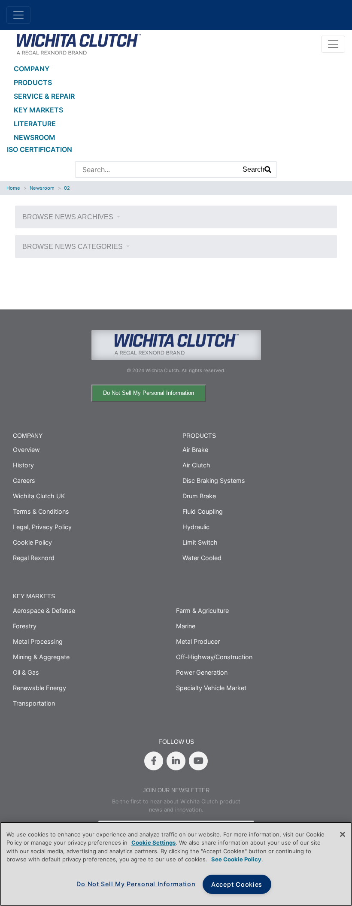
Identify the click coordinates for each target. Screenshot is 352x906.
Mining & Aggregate (41, 657)
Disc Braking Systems (213, 480)
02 (67, 188)
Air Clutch (196, 465)
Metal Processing (38, 641)
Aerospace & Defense (44, 610)
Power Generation (202, 672)
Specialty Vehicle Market (211, 687)
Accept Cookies (236, 884)
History (23, 465)
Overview (26, 449)
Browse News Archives (68, 217)
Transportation (34, 703)
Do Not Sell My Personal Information (148, 393)
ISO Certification (39, 149)
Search (253, 169)
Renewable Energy (39, 687)
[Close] (342, 834)
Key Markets (38, 110)
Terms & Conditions (41, 511)
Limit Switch (200, 542)
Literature (35, 123)
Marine (185, 626)
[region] (176, 864)
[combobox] (157, 169)
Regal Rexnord (34, 557)
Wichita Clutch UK (39, 496)
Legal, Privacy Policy (42, 526)
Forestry (24, 626)
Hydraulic (195, 526)
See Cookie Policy (236, 859)
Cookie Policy (32, 542)
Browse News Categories (73, 246)
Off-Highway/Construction (214, 657)
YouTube (198, 760)
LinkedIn (176, 760)
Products (33, 82)
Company (31, 68)
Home (13, 188)
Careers (24, 480)
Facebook (153, 760)
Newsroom (34, 137)
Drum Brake (199, 496)
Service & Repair (44, 96)
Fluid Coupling (202, 511)
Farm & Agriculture (202, 610)
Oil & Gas (26, 672)
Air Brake (195, 449)
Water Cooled (202, 557)
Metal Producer (198, 641)
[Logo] (78, 43)
